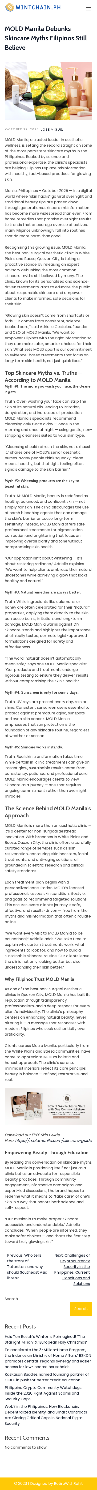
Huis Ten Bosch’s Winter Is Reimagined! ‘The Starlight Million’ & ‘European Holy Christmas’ (46, 1339)
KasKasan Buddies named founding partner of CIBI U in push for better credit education (47, 1377)
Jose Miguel (52, 130)
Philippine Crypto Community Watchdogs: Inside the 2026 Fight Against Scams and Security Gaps (43, 1393)
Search (11, 1299)
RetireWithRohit (68, 1483)
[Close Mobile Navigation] (88, 9)
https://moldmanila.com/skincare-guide (53, 1140)
